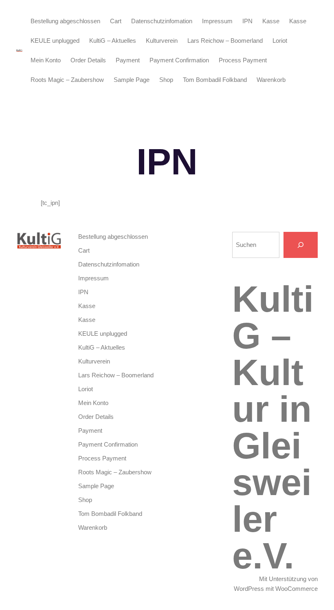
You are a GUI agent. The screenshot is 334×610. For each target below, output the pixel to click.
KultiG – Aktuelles (112, 40)
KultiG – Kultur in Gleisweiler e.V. (273, 427)
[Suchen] (300, 245)
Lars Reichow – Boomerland (225, 40)
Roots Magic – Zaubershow (67, 79)
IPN (247, 21)
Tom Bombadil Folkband (215, 79)
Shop (166, 79)
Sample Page (131, 79)
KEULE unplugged (55, 40)
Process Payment (243, 60)
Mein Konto (46, 60)
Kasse (270, 21)
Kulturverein (162, 40)
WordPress (249, 588)
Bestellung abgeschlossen (65, 21)
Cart (115, 21)
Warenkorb (271, 79)
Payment (128, 60)
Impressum (217, 21)
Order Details (88, 60)
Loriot (279, 40)
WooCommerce (296, 588)
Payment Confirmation (179, 60)
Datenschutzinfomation (161, 21)
